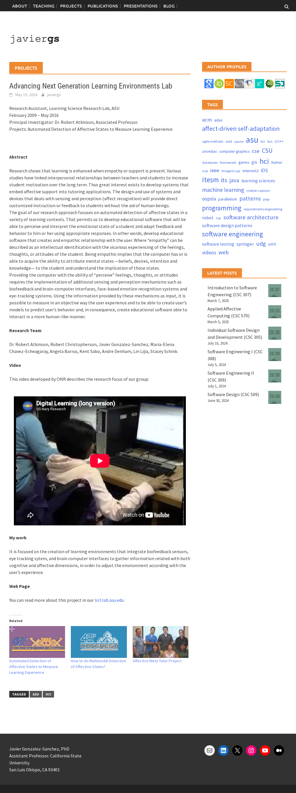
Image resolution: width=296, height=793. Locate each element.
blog (169, 6)
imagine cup (230, 171)
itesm (210, 179)
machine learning (223, 189)
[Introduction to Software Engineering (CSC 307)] (274, 290)
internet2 (250, 170)
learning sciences (258, 180)
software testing (218, 244)
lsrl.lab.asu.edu (109, 600)
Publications (103, 6)
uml (272, 244)
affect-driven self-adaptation (241, 128)
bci (263, 141)
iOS (264, 170)
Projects (71, 6)
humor (276, 162)
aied (228, 141)
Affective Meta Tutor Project (157, 660)
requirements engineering (263, 209)
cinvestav (209, 151)
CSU (267, 150)
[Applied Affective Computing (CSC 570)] (274, 311)
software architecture (251, 217)
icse (205, 171)
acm (207, 119)
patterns (250, 198)
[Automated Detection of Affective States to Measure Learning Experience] (37, 642)
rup (218, 218)
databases (210, 162)
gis (254, 162)
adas (218, 120)
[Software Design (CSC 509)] (274, 397)
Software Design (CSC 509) (233, 394)
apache (238, 141)
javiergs (54, 94)
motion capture (258, 190)
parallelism (227, 199)
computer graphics (234, 151)
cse (256, 151)
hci (48, 694)
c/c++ (279, 141)
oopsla (209, 199)
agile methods (212, 141)
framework (228, 162)
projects (26, 68)
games (243, 162)
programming (221, 208)
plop (266, 199)
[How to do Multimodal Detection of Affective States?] (99, 642)
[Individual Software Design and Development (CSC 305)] (274, 333)
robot (208, 217)
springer (245, 244)
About (19, 6)
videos (209, 252)
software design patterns (227, 225)
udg (261, 243)
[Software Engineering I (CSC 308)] (274, 354)
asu (36, 694)
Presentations (141, 6)
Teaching (43, 6)
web (224, 252)
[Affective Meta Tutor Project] (160, 642)
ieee (214, 170)
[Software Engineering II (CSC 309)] (274, 375)
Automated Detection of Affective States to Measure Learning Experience (33, 666)
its (224, 180)
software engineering (232, 234)
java (234, 180)
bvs (269, 141)
